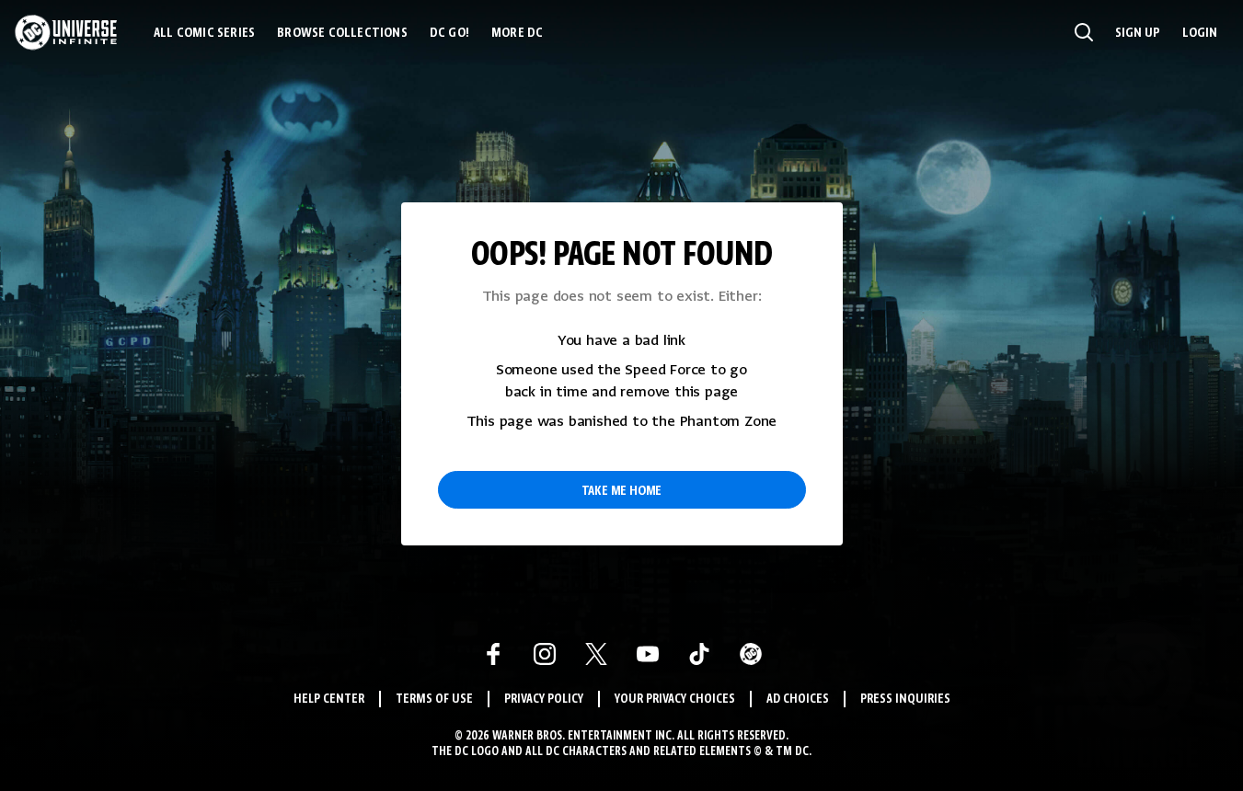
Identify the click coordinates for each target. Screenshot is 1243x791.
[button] (1084, 32)
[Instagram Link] (545, 654)
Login (1199, 33)
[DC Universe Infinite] (66, 32)
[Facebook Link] (493, 654)
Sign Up (1137, 33)
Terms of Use (434, 699)
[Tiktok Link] (699, 654)
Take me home (621, 491)
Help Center (328, 699)
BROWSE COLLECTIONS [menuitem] (342, 33)
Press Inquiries (905, 699)
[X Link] (596, 654)
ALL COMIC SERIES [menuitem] (204, 33)
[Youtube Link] (648, 654)
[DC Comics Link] (751, 654)
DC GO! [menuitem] (449, 33)
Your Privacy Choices (675, 699)
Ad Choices (797, 699)
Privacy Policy (543, 699)
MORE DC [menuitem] (517, 33)
